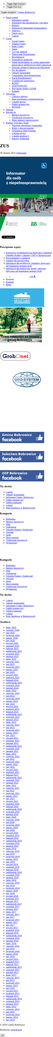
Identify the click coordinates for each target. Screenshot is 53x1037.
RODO (15, 83)
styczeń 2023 (12, 738)
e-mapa (9, 505)
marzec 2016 (12, 954)
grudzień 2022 (12, 740)
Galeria (15, 36)
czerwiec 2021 (12, 788)
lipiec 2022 (11, 754)
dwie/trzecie (16, 1030)
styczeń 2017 (12, 927)
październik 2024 (14, 683)
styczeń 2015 (12, 991)
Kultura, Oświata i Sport (17, 123)
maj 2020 (10, 822)
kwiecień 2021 (13, 793)
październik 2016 (14, 935)
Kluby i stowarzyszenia (23, 128)
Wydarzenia (11, 543)
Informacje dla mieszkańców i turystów (30, 23)
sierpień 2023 (12, 719)
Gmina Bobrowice (26, 12)
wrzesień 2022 (12, 748)
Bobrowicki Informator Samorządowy (29, 28)
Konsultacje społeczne (22, 59)
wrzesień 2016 (12, 938)
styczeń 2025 (12, 675)
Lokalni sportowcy (20, 136)
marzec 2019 (12, 859)
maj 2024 (10, 696)
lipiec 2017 (11, 912)
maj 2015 (10, 980)
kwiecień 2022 (13, 762)
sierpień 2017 (12, 909)
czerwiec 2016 (12, 946)
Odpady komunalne (21, 73)
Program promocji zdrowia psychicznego (31, 67)
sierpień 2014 (12, 1004)
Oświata (10, 532)
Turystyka (10, 94)
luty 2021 (10, 798)
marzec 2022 (12, 764)
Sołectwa (16, 30)
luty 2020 (10, 830)
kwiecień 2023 (13, 730)
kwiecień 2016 (13, 951)
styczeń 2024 (12, 706)
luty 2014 (10, 1020)
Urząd (9, 38)
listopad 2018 (12, 869)
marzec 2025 (12, 669)
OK (2, 1035)
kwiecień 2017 (13, 920)
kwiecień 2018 (13, 888)
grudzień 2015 (12, 962)
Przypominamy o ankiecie (18, 258)
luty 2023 (10, 735)
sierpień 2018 (12, 877)
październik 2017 (14, 904)
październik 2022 (14, 746)
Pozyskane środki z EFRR (24, 88)
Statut (14, 49)
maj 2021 (10, 790)
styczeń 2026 (12, 643)
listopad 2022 (12, 743)
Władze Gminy (19, 44)
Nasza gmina (12, 17)
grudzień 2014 (12, 993)
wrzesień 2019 (12, 843)
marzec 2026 (12, 638)
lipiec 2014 (11, 1006)
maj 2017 (10, 917)
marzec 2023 (12, 733)
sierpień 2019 (12, 846)
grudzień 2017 (12, 898)
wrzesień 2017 (12, 906)
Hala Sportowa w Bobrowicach (20, 508)
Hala (8, 524)
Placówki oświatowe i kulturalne (27, 125)
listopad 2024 (12, 680)
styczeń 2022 (12, 769)
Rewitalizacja (18, 57)
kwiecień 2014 (13, 1014)
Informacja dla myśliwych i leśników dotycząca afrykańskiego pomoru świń (28, 264)
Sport (8, 535)
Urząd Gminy (18, 41)
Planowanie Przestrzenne (23, 54)
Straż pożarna (12, 537)
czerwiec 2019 (12, 851)
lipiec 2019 (11, 848)
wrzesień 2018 (12, 875)
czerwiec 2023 (12, 725)
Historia (15, 25)
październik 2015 (14, 967)
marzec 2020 (12, 827)
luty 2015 (10, 988)
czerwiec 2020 (12, 819)
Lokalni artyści (19, 101)
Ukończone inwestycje (22, 117)
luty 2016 (10, 956)
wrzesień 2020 (12, 812)
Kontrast (10, 282)
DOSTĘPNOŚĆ (19, 86)
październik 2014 (14, 999)
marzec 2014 (12, 1017)
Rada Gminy (18, 46)
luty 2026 (10, 640)
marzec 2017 (12, 922)
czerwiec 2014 (12, 1009)
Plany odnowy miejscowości (25, 120)
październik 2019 (14, 841)
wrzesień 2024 (12, 685)
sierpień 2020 (12, 814)
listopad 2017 (12, 901)
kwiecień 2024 (13, 698)
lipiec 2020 (11, 817)
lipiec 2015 (11, 975)
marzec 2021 (12, 796)
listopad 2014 (12, 996)
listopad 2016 (12, 933)
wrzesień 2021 (12, 780)
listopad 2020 (12, 806)
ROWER (16, 107)
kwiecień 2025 (13, 667)
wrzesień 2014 (12, 1001)
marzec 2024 (12, 701)
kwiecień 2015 (13, 983)
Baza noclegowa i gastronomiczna (28, 99)
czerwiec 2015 (12, 977)
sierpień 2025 (12, 656)
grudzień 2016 (12, 930)
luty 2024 (10, 704)
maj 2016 (10, 948)
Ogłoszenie (21, 153)
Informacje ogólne (20, 20)
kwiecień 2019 (13, 856)
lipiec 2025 (11, 659)
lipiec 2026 (11, 627)
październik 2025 (14, 651)
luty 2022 (10, 767)
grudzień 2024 (12, 677)
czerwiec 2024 (12, 693)
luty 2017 (10, 925)
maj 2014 (10, 1012)
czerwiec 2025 (12, 661)
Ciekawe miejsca (20, 96)
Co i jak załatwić (19, 51)
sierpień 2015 (12, 972)
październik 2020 (14, 809)
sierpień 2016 (12, 941)
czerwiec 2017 (12, 914)
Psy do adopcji (18, 70)
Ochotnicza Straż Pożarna (24, 130)
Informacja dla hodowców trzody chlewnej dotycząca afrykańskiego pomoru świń (26, 269)
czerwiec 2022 (12, 756)
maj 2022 (10, 759)
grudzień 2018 (12, 867)
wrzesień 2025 (12, 654)
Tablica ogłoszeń (13, 502)
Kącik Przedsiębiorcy (22, 78)
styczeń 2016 (12, 959)
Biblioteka (10, 519)
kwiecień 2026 (13, 635)
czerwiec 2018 (12, 883)
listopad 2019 (12, 838)
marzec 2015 (12, 985)
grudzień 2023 (12, 709)
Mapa (8, 284)
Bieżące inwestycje (21, 115)
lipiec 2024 (11, 690)
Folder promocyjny (21, 104)
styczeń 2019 (12, 864)
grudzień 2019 (12, 835)
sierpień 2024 (12, 688)
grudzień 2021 (12, 772)
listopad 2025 (12, 648)
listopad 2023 (12, 711)
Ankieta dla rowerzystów (17, 260)
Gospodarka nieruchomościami (26, 75)
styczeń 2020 (12, 833)
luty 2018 (10, 893)
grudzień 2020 (12, 804)
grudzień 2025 (12, 646)
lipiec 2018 (11, 880)
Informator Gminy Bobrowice (20, 497)
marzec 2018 (12, 891)
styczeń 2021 (12, 801)
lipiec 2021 (11, 785)
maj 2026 (10, 633)
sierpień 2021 (12, 783)
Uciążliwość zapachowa (23, 80)
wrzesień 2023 (12, 717)
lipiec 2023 (11, 722)
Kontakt (15, 91)
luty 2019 (10, 862)
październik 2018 (14, 872)
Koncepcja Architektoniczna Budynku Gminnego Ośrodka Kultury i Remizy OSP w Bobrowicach (29, 254)
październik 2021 (14, 777)
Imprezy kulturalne (20, 138)
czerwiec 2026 (12, 630)
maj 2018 (10, 885)
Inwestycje (11, 112)
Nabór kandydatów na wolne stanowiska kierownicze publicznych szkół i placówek (31, 63)
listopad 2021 (12, 775)
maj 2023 (10, 727)
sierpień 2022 (12, 751)
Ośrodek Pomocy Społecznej (19, 529)
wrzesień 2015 (12, 970)
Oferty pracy (18, 33)
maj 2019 (10, 854)
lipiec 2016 (11, 943)
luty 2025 (10, 672)
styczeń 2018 (12, 896)
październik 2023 (14, 714)
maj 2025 (10, 664)
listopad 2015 (12, 964)
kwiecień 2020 (13, 825)
